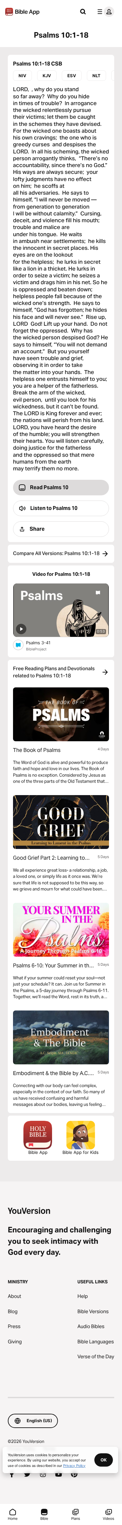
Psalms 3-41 (44, 642)
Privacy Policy (74, 1465)
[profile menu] (104, 11)
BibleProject (36, 649)
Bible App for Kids (80, 1152)
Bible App (37, 1152)
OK (104, 1459)
